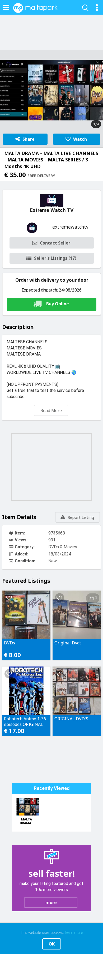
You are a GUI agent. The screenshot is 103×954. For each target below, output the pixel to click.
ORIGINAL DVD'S (71, 719)
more (51, 902)
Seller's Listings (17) (55, 258)
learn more (74, 932)
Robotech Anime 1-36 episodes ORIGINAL (25, 721)
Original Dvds (68, 643)
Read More (51, 410)
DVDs (9, 643)
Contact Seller (55, 243)
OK (52, 944)
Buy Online (57, 304)
